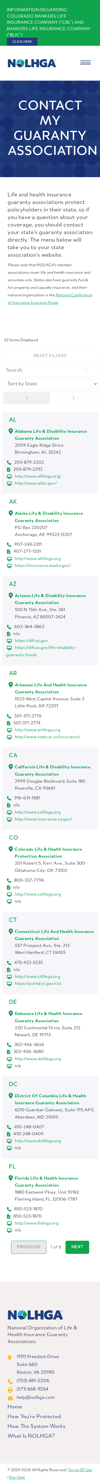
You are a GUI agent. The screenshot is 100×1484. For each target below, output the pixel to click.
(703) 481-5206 (33, 1381)
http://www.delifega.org (38, 1059)
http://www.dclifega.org (38, 1141)
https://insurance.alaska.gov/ (43, 565)
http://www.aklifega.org (38, 558)
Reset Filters (50, 355)
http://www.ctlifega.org (37, 976)
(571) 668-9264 (32, 1389)
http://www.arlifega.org (37, 730)
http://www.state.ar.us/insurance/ (47, 737)
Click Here (22, 42)
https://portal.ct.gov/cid (38, 983)
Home (15, 1407)
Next (77, 1247)
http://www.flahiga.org (37, 1223)
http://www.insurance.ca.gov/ (43, 819)
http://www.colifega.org (38, 894)
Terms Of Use (80, 1470)
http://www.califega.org (38, 812)
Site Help (17, 1478)
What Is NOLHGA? (31, 1436)
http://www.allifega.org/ (38, 476)
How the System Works (36, 1426)
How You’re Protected (34, 1417)
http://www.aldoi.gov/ (36, 483)
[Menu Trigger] (85, 63)
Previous (29, 1247)
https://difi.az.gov (31, 640)
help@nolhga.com (35, 1397)
